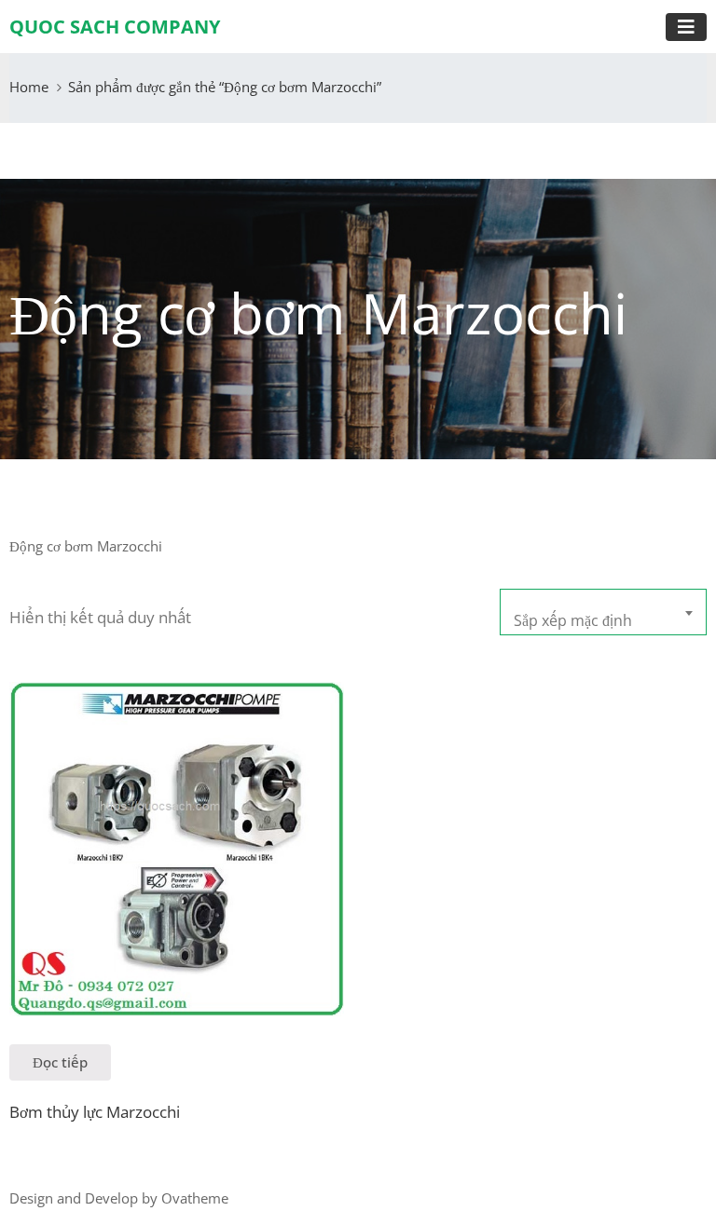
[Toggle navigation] (686, 27)
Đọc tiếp (60, 1062)
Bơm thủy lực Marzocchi (94, 1112)
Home (28, 86)
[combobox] (603, 612)
